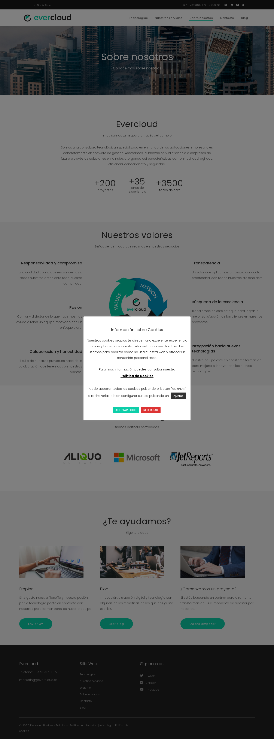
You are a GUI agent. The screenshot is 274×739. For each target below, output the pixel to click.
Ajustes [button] (178, 396)
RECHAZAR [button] (150, 410)
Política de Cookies (137, 376)
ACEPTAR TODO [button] (126, 410)
